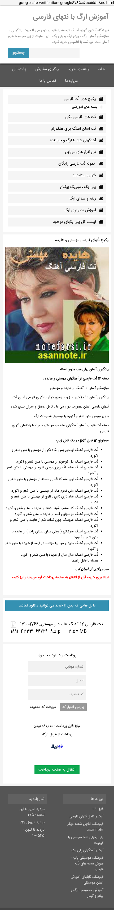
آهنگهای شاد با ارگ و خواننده (73, 140)
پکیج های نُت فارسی (80, 99)
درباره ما (71, 81)
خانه (101, 69)
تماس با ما (47, 81)
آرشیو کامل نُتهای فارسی (86, 817)
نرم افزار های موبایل (80, 152)
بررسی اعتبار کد (73, 707)
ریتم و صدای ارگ (82, 199)
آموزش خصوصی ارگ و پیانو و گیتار (87, 893)
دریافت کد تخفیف (43, 707)
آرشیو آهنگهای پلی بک (87, 850)
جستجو (18, 52)
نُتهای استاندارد (84, 175)
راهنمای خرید (78, 69)
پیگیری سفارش (47, 69)
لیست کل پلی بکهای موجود (74, 222)
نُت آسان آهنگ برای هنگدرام (73, 129)
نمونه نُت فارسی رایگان (77, 164)
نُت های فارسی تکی (80, 117)
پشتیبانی (19, 69)
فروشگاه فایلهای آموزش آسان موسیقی (87, 880)
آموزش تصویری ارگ (80, 210)
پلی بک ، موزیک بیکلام (78, 187)
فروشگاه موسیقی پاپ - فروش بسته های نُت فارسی (87, 863)
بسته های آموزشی (84, 107)
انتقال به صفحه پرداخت (57, 770)
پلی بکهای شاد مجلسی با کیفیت (85, 840)
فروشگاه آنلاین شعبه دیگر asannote (85, 827)
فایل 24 (98, 809)
